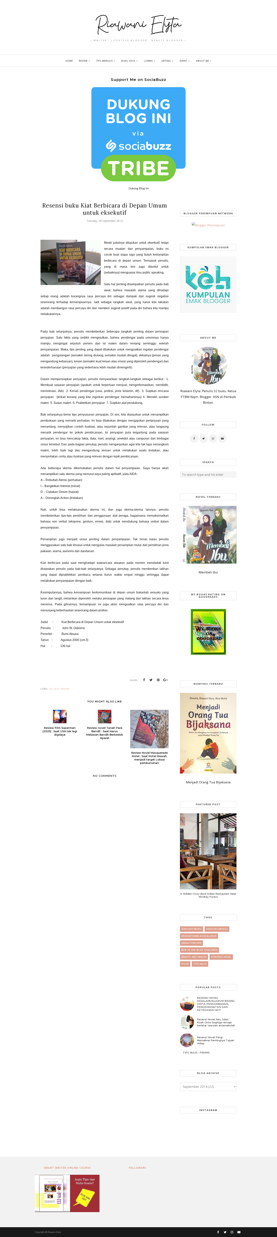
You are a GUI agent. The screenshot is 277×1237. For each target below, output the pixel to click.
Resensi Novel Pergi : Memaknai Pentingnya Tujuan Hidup (215, 1040)
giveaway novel (221, 957)
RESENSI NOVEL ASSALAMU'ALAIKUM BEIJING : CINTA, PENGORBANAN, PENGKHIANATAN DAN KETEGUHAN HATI (216, 1003)
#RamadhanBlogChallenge (199, 936)
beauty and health (194, 957)
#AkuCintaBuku (191, 929)
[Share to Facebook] (144, 680)
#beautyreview (191, 943)
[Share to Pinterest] (158, 680)
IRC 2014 (54, 688)
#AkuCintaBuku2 (217, 929)
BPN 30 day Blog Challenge (199, 950)
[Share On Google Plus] (165, 680)
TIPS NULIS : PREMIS (196, 1052)
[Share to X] (151, 680)
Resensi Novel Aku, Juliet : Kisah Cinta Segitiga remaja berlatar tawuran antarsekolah (216, 1022)
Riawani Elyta (54, 1232)
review (65, 688)
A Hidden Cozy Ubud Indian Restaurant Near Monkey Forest (208, 895)
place (185, 964)
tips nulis (200, 964)
